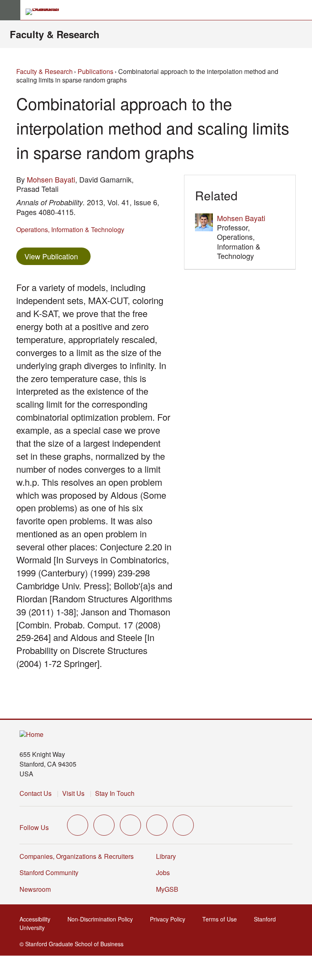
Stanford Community (49, 872)
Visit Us (73, 793)
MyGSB (169, 889)
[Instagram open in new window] (130, 825)
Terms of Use (222, 919)
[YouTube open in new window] (156, 825)
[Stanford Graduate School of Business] (46, 12)
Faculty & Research (55, 34)
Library (166, 856)
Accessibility (37, 919)
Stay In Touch (114, 793)
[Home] (31, 734)
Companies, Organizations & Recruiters (77, 856)
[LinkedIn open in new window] (183, 825)
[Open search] (302, 10)
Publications (95, 71)
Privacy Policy (170, 919)
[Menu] (10, 10)
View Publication (57, 255)
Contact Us (36, 793)
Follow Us (34, 827)
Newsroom (35, 889)
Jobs (163, 872)
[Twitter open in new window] (77, 825)
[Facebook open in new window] (104, 825)
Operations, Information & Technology (70, 229)
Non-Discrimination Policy (102, 919)
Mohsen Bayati (51, 179)
